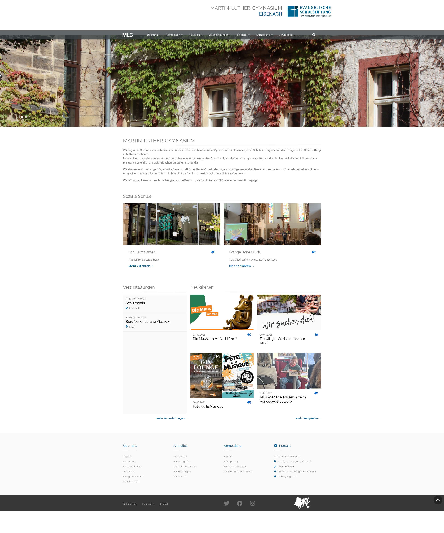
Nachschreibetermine (184, 466)
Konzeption (129, 461)
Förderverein (180, 476)
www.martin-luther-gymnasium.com (297, 471)
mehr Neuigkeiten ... (308, 418)
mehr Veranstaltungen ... (171, 418)
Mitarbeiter (129, 471)
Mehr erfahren (139, 266)
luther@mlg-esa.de (288, 476)
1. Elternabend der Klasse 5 (238, 471)
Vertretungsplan (181, 461)
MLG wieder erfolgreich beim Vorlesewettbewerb (283, 399)
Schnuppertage (232, 461)
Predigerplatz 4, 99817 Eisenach (294, 461)
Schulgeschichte (132, 466)
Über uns (152, 34)
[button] (15, 81)
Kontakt (163, 504)
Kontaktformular (131, 481)
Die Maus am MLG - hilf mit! (215, 339)
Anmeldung (263, 34)
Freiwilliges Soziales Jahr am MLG (282, 341)
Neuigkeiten (180, 456)
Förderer (242, 34)
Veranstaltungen (218, 34)
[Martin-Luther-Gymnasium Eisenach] (304, 11)
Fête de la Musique (208, 406)
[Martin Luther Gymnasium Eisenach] (302, 502)
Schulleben (173, 34)
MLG (127, 35)
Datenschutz (130, 504)
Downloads (286, 34)
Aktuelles (194, 34)
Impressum (148, 504)
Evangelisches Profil (133, 476)
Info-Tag (228, 456)
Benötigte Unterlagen (235, 466)
